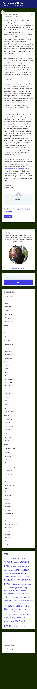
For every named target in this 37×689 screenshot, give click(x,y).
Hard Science (20, 591)
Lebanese (8, 437)
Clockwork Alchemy (10, 570)
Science (6, 499)
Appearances (8, 296)
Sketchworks (9, 321)
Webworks (8, 355)
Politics (6, 404)
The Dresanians (17, 609)
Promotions (8, 306)
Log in (6, 639)
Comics (6, 333)
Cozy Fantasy (8, 358)
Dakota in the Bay (9, 574)
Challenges (17, 209)
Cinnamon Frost (25, 566)
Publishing (8, 541)
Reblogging (16, 600)
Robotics (9, 470)
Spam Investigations (12, 603)
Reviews (6, 478)
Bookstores (8, 482)
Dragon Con (28, 576)
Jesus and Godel (10, 448)
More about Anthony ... (18, 268)
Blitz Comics (16, 562)
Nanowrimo (17, 596)
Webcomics (8, 337)
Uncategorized (27, 209)
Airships (7, 503)
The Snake (8, 429)
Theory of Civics (10, 411)
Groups (7, 537)
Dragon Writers (13, 579)
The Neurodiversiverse (14, 614)
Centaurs (18, 566)
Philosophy (8, 506)
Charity (6, 325)
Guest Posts (9, 300)
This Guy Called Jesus (17, 617)
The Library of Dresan (13, 3)
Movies (7, 488)
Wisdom (13, 626)
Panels (7, 303)
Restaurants (9, 495)
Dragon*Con (21, 576)
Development (9, 345)
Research (7, 452)
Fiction (6, 368)
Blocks (7, 521)
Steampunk (8, 382)
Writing (9, 211)
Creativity (8, 329)
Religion (6, 444)
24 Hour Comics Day (19, 23)
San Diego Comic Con (24, 600)
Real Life (6, 415)
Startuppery (9, 419)
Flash (6, 372)
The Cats (7, 423)
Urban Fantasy (9, 386)
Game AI (7, 348)
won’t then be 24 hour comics (14, 169)
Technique (8, 544)
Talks (6, 459)
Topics (7, 463)
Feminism (8, 408)
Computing (7, 341)
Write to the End (20, 626)
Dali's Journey (9, 314)
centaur (18, 199)
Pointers (6, 390)
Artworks (8, 216)
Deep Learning (11, 467)
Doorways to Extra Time (11, 576)
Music (7, 492)
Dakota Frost (22, 569)
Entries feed (7, 642)
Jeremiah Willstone (21, 594)
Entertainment (8, 362)
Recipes (6, 433)
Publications (9, 456)
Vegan (7, 440)
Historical (8, 376)
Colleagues (8, 531)
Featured (7, 365)
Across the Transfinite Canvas (15, 558)
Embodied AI (19, 584)
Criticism (7, 534)
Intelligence (8, 351)
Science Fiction (9, 379)
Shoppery (8, 318)
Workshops (8, 474)
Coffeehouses (9, 485)
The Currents (9, 426)
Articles (7, 394)
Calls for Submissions (11, 524)
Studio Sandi (27, 603)
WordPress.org (8, 649)
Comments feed (9, 645)
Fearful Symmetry (15, 588)
